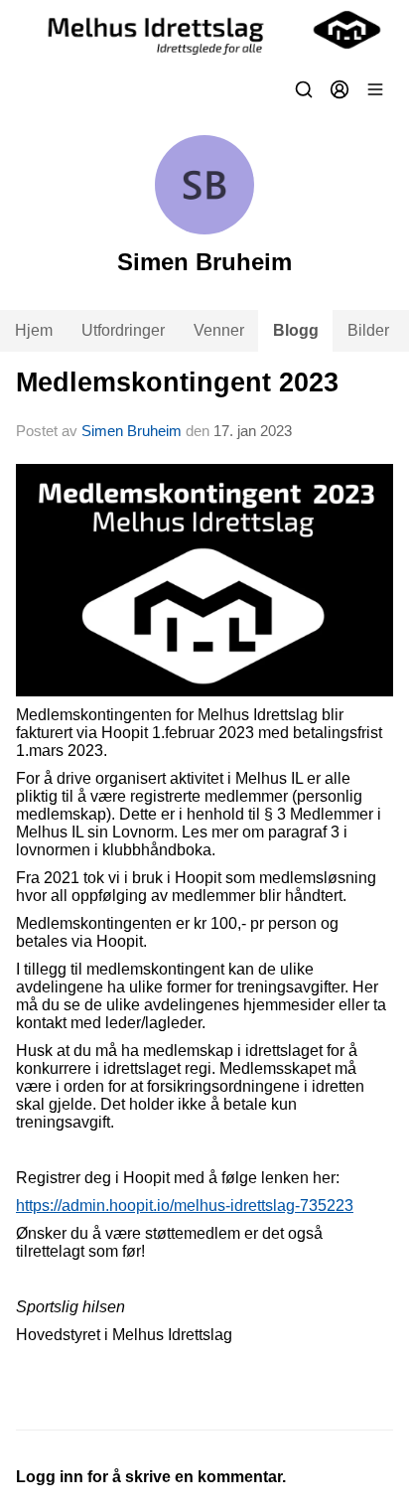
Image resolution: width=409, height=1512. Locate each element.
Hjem (34, 330)
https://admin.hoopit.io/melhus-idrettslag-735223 (184, 1205)
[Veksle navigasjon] (375, 89)
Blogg (296, 330)
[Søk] (304, 89)
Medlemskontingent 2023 (177, 382)
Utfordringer (123, 330)
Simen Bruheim (131, 430)
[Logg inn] (339, 89)
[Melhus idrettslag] (204, 30)
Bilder (368, 330)
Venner (219, 330)
